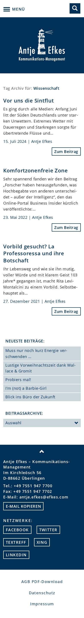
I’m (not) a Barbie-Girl (26, 388)
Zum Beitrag (66, 151)
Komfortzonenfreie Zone (35, 170)
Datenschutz (42, 592)
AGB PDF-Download (42, 581)
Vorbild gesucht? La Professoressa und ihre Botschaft (33, 253)
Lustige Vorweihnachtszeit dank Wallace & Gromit (40, 368)
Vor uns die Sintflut (28, 100)
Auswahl (13, 422)
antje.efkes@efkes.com (43, 497)
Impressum (42, 603)
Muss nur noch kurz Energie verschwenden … (36, 353)
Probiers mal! (18, 379)
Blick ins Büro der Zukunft (30, 396)
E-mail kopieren (23, 506)
